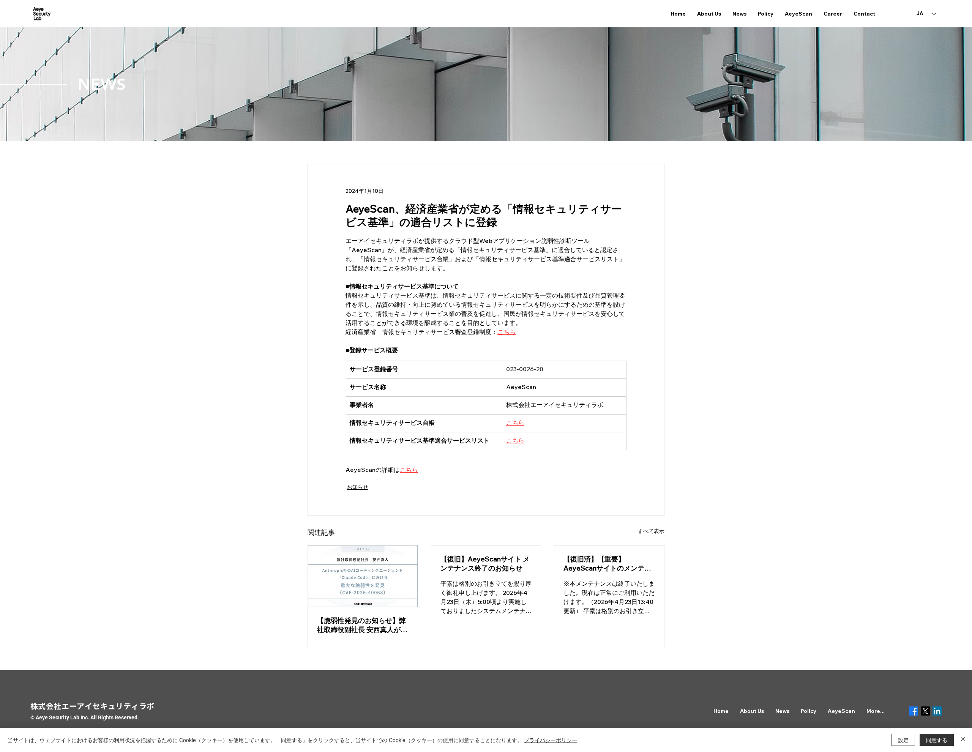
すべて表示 (651, 531)
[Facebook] (913, 711)
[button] (709, 14)
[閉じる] (962, 740)
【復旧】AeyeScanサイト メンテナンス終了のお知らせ (485, 563)
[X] (925, 711)
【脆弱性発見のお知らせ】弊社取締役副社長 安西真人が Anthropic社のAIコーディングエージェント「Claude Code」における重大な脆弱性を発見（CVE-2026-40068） (361, 625)
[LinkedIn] (937, 711)
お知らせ (357, 487)
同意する (936, 740)
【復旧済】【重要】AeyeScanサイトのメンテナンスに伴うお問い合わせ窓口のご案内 (607, 564)
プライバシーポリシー (550, 740)
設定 (903, 740)
